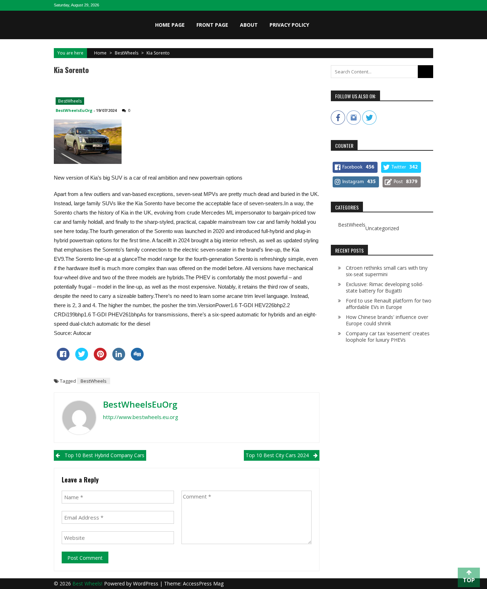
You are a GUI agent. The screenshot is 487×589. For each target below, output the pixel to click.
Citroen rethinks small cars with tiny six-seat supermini (386, 271)
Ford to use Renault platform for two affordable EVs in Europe (388, 303)
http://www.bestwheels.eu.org (140, 416)
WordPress (146, 583)
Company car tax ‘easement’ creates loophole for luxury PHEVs (388, 336)
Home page (170, 24)
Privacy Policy (289, 24)
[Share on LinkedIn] (118, 358)
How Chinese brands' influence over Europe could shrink (387, 320)
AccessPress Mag (203, 583)
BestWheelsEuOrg (74, 110)
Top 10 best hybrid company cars (104, 455)
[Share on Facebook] (63, 358)
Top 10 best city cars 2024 (277, 455)
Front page (212, 24)
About (249, 24)
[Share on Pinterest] (100, 358)
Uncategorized (382, 228)
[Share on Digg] (137, 358)
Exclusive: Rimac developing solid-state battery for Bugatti (385, 287)
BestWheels (126, 53)
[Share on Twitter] (81, 358)
